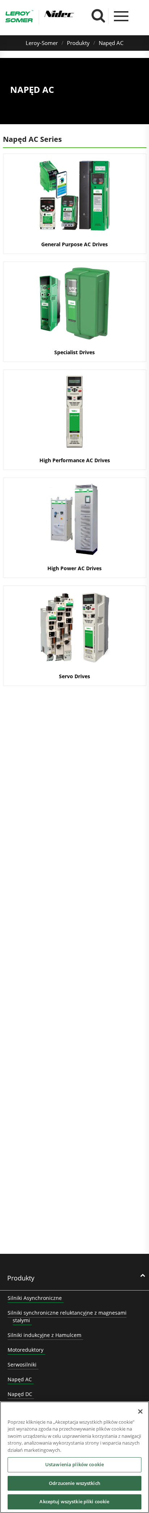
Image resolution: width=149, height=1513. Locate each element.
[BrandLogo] (19, 17)
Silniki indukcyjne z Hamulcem (44, 1335)
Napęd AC (111, 42)
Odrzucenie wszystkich (74, 1483)
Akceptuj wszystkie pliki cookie (74, 1501)
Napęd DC (20, 1394)
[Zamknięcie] (140, 1411)
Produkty (78, 42)
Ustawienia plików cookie (74, 1464)
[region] (74, 1457)
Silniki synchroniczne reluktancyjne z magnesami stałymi (67, 1316)
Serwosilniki (22, 1364)
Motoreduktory (25, 1349)
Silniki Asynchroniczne (35, 1297)
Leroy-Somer (42, 42)
